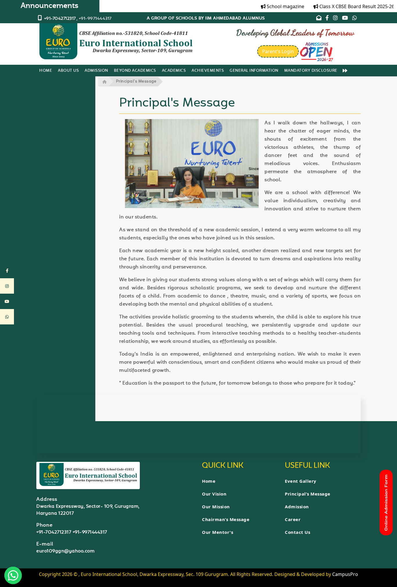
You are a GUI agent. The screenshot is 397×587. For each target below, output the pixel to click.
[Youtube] (345, 19)
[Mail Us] (319, 19)
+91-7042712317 (53, 532)
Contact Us (297, 532)
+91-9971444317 (89, 532)
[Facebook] (328, 19)
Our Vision (214, 494)
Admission (96, 71)
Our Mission (216, 506)
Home (45, 71)
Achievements (208, 71)
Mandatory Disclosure (310, 71)
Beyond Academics (135, 71)
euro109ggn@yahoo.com (65, 551)
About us (68, 71)
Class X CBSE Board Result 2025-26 (350, 6)
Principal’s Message (307, 494)
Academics (174, 71)
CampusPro (345, 574)
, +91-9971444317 (94, 19)
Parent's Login (278, 51)
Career (293, 519)
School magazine (278, 6)
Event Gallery (300, 481)
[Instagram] (336, 19)
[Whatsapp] (355, 19)
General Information (254, 71)
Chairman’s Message (225, 519)
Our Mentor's (217, 532)
